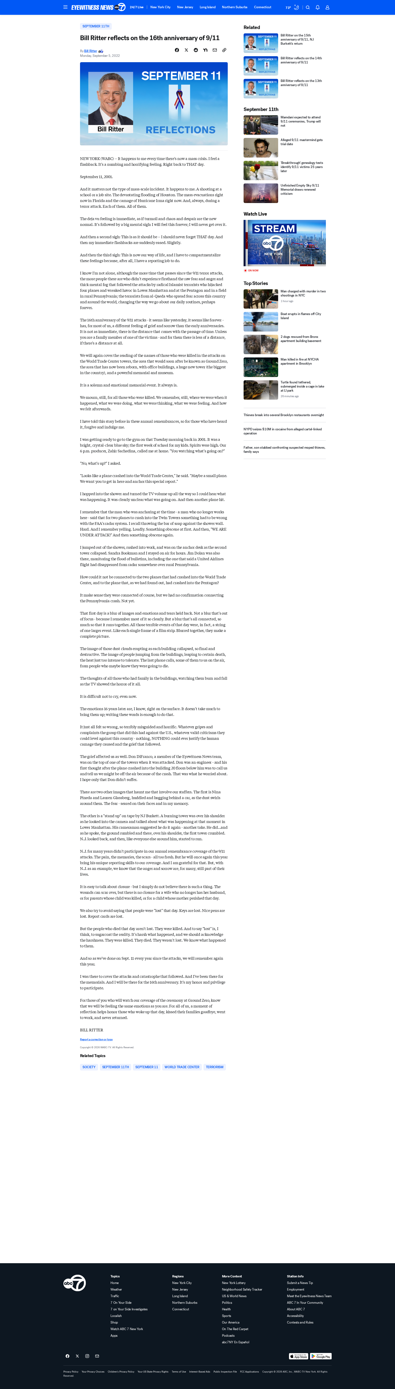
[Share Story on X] (186, 50)
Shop (114, 1322)
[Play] (285, 243)
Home (114, 1283)
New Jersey (185, 7)
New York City (160, 7)
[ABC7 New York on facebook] (67, 1356)
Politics (227, 1302)
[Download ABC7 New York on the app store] (299, 1356)
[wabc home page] (74, 1283)
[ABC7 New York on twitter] (77, 1356)
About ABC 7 (296, 1309)
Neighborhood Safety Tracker (242, 1289)
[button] (65, 7)
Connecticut (262, 7)
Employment (295, 1289)
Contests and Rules (300, 1322)
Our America (230, 1322)
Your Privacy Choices (93, 1371)
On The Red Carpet (235, 1329)
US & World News (234, 1296)
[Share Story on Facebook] (176, 50)
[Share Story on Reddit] (195, 50)
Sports (226, 1316)
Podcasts (228, 1335)
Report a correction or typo (96, 1039)
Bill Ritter (90, 51)
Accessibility (295, 1316)
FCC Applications (249, 1371)
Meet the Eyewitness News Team (309, 1296)
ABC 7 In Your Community (305, 1302)
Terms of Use (179, 1371)
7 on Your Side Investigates (128, 1309)
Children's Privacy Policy (121, 1371)
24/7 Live (137, 7)
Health (226, 1309)
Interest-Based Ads (199, 1371)
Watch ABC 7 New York (126, 1329)
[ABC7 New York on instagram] (87, 1356)
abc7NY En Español (235, 1342)
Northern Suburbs (234, 7)
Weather (116, 1289)
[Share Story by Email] (214, 50)
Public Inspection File (225, 1371)
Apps (113, 1335)
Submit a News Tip (300, 1283)
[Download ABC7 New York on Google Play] (321, 1356)
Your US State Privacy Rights (153, 1371)
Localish (116, 1316)
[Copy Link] (224, 50)
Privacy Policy (70, 1371)
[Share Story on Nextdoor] (205, 50)
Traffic (114, 1296)
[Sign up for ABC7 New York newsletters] (97, 1356)
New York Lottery (234, 1283)
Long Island (207, 7)
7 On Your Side (120, 1302)
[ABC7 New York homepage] (98, 7)
